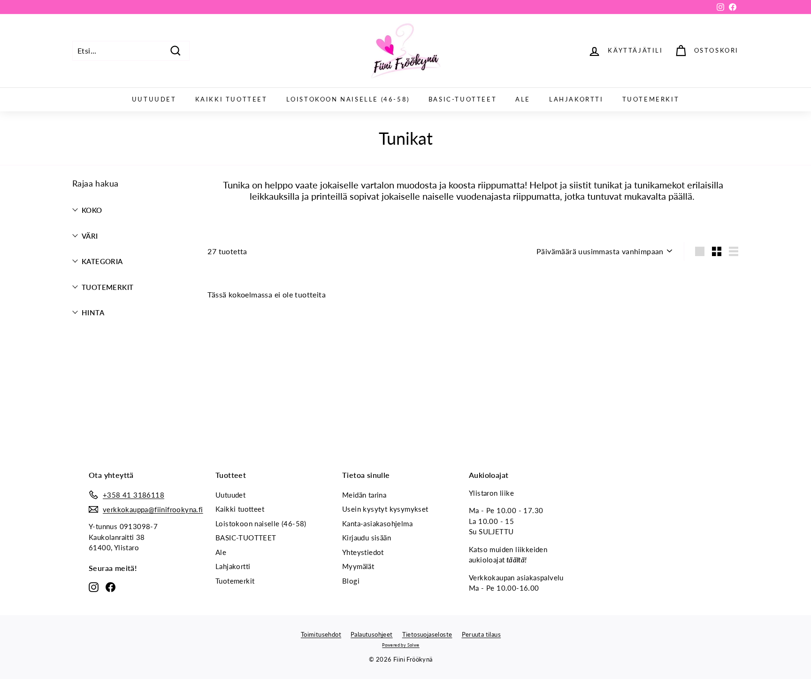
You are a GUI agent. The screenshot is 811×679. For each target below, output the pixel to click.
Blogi (351, 581)
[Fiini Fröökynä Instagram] (94, 586)
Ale (522, 99)
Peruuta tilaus (481, 634)
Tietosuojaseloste (427, 634)
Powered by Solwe (400, 645)
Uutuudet (154, 99)
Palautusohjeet (372, 634)
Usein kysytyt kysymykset (385, 509)
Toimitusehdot (321, 634)
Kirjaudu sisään (366, 537)
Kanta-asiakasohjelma (377, 523)
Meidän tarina (364, 495)
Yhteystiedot (363, 552)
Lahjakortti (576, 99)
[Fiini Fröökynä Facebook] (110, 586)
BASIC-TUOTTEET (462, 99)
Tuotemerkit (651, 99)
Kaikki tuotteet (231, 99)
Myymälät (358, 566)
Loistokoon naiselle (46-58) (348, 99)
